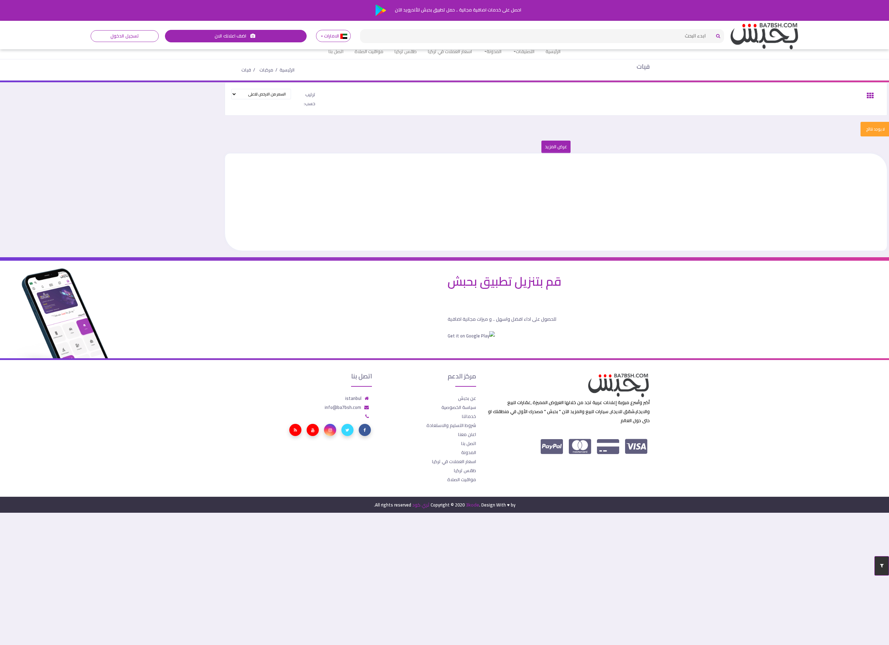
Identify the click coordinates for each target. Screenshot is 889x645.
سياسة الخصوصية (458, 407)
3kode (472, 504)
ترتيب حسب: (309, 99)
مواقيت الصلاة (369, 51)
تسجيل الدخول (124, 36)
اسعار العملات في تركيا (450, 51)
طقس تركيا (405, 51)
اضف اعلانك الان (231, 36)
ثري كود (421, 504)
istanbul (353, 398)
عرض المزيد (556, 146)
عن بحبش (467, 398)
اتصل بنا (336, 51)
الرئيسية (553, 51)
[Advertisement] (678, 202)
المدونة (494, 51)
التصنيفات (525, 51)
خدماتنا (469, 416)
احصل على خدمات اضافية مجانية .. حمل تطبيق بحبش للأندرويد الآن (457, 10)
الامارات (331, 36)
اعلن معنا (467, 434)
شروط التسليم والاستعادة (451, 425)
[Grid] (870, 96)
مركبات (266, 70)
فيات (643, 66)
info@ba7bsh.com (343, 407)
